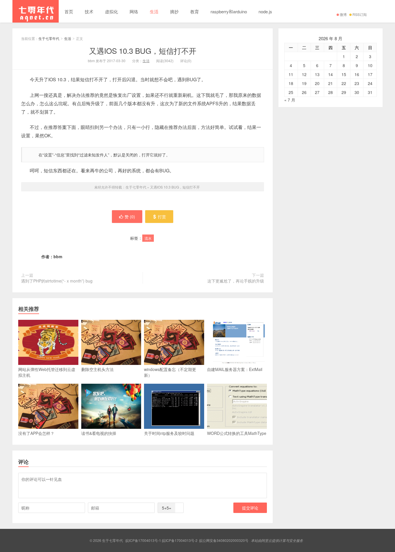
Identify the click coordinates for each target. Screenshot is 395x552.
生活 (154, 11)
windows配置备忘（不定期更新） (170, 372)
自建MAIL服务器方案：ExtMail (234, 369)
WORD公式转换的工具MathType (236, 433)
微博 (343, 14)
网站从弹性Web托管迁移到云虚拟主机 (46, 372)
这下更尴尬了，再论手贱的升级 (235, 281)
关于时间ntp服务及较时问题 (169, 433)
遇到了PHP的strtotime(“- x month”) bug (57, 281)
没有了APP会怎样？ (36, 433)
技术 (89, 11)
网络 (134, 11)
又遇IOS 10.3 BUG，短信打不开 (142, 50)
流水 (148, 238)
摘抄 (174, 11)
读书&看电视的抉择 (98, 433)
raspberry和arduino (229, 11)
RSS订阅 (359, 14)
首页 (68, 11)
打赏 (162, 216)
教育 (194, 11)
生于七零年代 (35, 11)
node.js (265, 11)
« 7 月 (289, 100)
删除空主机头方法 (97, 369)
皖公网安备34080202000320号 (223, 540)
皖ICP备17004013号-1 (143, 540)
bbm (57, 256)
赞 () (130, 216)
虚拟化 (111, 11)
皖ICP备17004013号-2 (180, 540)
